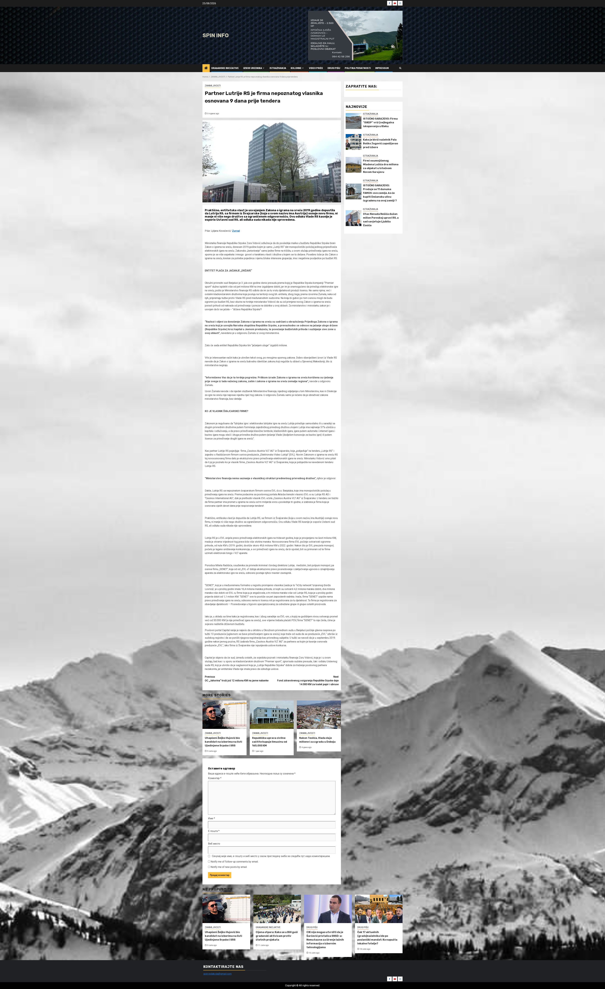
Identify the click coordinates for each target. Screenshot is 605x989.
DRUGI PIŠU (334, 68)
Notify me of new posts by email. (229, 866)
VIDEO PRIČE (316, 68)
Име (211, 818)
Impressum (382, 68)
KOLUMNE (296, 68)
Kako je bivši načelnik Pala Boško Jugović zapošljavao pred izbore (380, 143)
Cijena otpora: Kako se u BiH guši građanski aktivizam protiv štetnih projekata (277, 936)
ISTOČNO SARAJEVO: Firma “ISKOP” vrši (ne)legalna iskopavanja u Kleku (380, 122)
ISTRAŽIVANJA (278, 68)
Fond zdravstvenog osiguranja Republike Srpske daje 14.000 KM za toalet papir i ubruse (308, 680)
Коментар (214, 778)
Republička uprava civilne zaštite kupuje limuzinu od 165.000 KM (269, 741)
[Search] (400, 68)
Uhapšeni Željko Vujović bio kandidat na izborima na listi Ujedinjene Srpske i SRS (223, 741)
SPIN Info (215, 35)
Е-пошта (213, 831)
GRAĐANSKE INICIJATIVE (225, 68)
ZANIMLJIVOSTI (213, 85)
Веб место (214, 843)
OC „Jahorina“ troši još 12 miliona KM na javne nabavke (236, 678)
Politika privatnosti (358, 68)
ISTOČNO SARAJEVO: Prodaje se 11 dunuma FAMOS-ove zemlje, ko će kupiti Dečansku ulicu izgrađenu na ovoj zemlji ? (380, 193)
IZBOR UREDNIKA (252, 68)
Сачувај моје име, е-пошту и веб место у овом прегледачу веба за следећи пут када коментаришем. (271, 856)
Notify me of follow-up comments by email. (234, 861)
